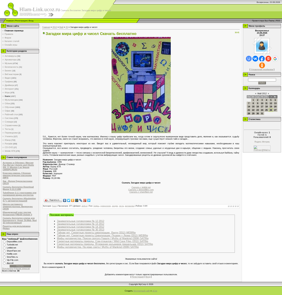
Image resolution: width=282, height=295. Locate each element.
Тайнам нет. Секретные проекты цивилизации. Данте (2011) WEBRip (96, 232)
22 (253, 110)
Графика (9, 81)
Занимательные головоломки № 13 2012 (80, 223)
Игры (7, 92)
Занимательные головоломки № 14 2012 (80, 226)
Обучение (10, 107)
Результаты (7, 268)
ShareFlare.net (14, 251)
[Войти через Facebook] (262, 59)
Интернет (9, 89)
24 (262, 110)
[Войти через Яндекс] (268, 59)
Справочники (11, 125)
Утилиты (9, 136)
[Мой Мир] (77, 200)
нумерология (105, 206)
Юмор (8, 140)
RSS (278, 21)
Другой (10, 263)
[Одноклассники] (73, 200)
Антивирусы (11, 56)
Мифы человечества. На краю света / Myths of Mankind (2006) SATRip (98, 247)
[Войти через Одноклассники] (262, 65)
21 (249, 110)
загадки (115, 206)
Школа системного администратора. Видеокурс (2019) (18, 206)
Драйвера (9, 85)
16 (257, 106)
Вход (31, 21)
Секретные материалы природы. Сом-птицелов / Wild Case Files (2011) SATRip (102, 241)
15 (253, 106)
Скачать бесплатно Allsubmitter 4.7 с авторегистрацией (19, 199)
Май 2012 (262, 93)
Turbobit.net (12, 244)
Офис (8, 111)
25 (266, 110)
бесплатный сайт (141, 291)
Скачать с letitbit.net (141, 187)
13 (275, 103)
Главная (9, 21)
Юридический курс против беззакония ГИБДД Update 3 (17, 213)
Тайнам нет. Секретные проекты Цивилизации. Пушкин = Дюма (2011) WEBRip (102, 235)
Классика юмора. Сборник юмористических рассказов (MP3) (17, 175)
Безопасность (11, 67)
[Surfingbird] (89, 200)
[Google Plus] (85, 200)
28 (249, 113)
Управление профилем (262, 69)
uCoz (154, 291)
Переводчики (11, 133)
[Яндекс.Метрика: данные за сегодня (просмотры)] (262, 142)
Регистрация (21, 21)
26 (67, 27)
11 (266, 103)
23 (257, 110)
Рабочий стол (11, 114)
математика (129, 206)
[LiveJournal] (81, 200)
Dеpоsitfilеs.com (14, 241)
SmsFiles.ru (12, 257)
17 (262, 106)
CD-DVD (9, 147)
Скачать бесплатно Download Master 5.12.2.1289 (18, 188)
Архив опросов (22, 268)
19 (271, 106)
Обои (7, 103)
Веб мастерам (12, 74)
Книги (7, 96)
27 (275, 110)
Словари (9, 122)
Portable (8, 143)
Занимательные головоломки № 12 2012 (80, 221)
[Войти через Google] (275, 59)
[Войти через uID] (249, 59)
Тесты (8, 129)
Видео (8, 78)
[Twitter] (69, 200)
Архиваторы (11, 59)
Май (61, 27)
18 (266, 106)
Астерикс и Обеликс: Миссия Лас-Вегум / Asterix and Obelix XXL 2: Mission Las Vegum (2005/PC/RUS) (18, 166)
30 (257, 113)
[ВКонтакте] (65, 200)
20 (275, 106)
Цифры (96, 206)
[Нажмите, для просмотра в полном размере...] (141, 132)
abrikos (84, 206)
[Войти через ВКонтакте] (255, 59)
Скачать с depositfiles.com (141, 189)
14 (249, 106)
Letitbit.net (11, 248)
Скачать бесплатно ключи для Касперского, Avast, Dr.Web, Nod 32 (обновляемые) (20, 220)
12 (271, 103)
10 (262, 103)
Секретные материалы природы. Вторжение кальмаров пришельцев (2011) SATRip (105, 244)
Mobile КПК (10, 151)
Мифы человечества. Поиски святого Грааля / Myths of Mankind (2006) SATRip (102, 238)
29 (253, 113)
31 (262, 113)
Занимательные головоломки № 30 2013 (80, 229)
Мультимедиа (11, 100)
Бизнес (8, 70)
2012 (54, 27)
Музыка (8, 63)
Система (9, 118)
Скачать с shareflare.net (141, 192)
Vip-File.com (12, 260)
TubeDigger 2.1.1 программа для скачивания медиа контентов (19, 194)
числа (121, 206)
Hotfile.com (12, 254)
